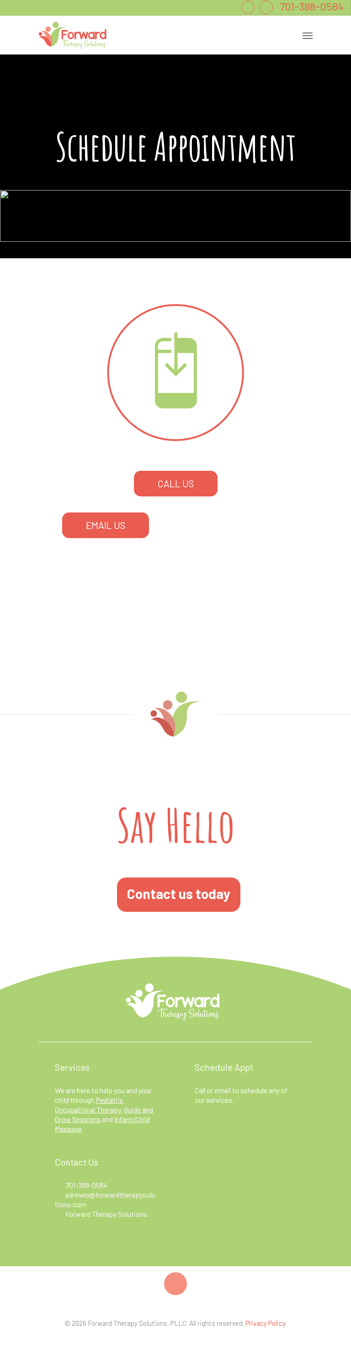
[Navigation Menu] (308, 35)
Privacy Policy (265, 1323)
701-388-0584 (86, 1185)
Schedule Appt (224, 1067)
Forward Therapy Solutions (106, 1213)
